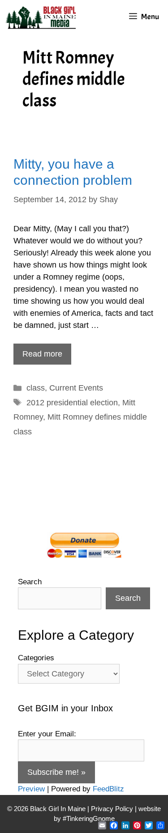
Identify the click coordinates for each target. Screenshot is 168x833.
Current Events (76, 387)
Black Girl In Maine (58, 808)
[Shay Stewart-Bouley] (42, 17)
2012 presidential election (72, 402)
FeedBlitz (108, 789)
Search (30, 582)
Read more (42, 353)
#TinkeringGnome (89, 818)
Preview (31, 789)
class (35, 387)
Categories (36, 658)
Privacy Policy (112, 808)
